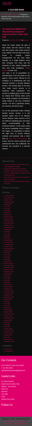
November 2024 (9, 223)
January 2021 (8, 312)
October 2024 (8, 225)
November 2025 (9, 198)
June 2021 (7, 303)
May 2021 (7, 305)
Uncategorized (8, 351)
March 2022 (7, 284)
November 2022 (9, 267)
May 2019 (7, 337)
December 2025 (9, 195)
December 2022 (9, 265)
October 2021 (8, 295)
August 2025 (8, 204)
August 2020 (8, 320)
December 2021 (9, 290)
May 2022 (7, 280)
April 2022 (7, 282)
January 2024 (8, 242)
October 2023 (8, 246)
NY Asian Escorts (7, 381)
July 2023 (7, 252)
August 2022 (8, 274)
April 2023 (7, 259)
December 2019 (9, 331)
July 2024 (7, 231)
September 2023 (9, 248)
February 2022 (8, 286)
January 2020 (8, 328)
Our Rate (4, 394)
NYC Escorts (8, 349)
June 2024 (7, 233)
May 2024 (7, 236)
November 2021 (9, 293)
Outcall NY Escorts (21, 424)
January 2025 (8, 219)
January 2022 (8, 288)
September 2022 (9, 271)
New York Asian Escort (18, 138)
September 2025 (9, 202)
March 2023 (7, 261)
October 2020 (8, 316)
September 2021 (9, 297)
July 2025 (7, 206)
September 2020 (9, 318)
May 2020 (7, 324)
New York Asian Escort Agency (14, 421)
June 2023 (7, 255)
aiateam (26, 40)
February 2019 (8, 339)
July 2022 (7, 276)
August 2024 (8, 229)
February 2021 (8, 309)
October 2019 (8, 333)
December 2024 (9, 221)
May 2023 (7, 257)
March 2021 (7, 307)
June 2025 (7, 208)
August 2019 (8, 335)
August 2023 (8, 250)
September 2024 (9, 227)
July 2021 (7, 301)
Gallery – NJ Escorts (8, 386)
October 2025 (8, 200)
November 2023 (9, 244)
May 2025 (7, 210)
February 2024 (8, 240)
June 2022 (7, 278)
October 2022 (8, 269)
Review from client (7, 399)
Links (3, 396)
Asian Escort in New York (10, 384)
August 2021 (8, 299)
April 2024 (7, 238)
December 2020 (9, 314)
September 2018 (9, 341)
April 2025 (7, 212)
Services (4, 391)
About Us (4, 389)
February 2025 (8, 217)
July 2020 (7, 322)
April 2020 (7, 326)
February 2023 (8, 263)
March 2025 (7, 214)
